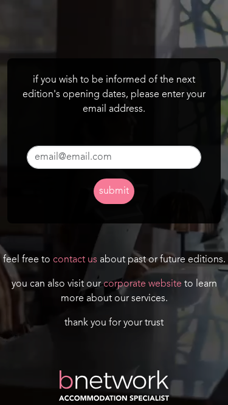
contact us (75, 260)
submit (114, 191)
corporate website (142, 284)
